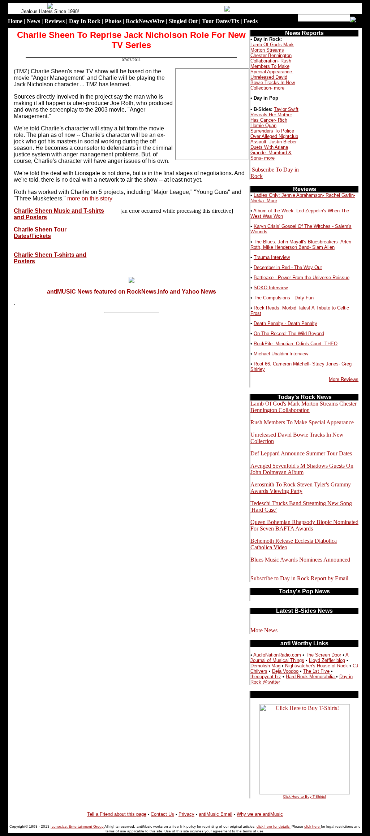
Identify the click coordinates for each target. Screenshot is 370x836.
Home (15, 21)
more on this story (89, 198)
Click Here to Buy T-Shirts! (304, 796)
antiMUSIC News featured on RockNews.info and (114, 292)
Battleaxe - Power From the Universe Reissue (301, 277)
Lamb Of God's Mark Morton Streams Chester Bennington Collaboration (303, 406)
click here (312, 826)
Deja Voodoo (285, 671)
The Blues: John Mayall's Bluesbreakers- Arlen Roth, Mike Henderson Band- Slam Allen (300, 244)
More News (264, 630)
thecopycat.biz (265, 676)
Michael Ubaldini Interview (281, 353)
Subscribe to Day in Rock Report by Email (299, 578)
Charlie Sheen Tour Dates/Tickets (40, 232)
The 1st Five (316, 671)
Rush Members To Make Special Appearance (302, 422)
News (33, 21)
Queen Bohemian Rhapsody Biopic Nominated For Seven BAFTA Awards (304, 525)
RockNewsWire (145, 21)
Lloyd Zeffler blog (327, 660)
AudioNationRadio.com (277, 655)
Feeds (251, 21)
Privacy (186, 814)
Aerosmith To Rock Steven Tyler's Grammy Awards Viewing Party (300, 487)
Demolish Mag (265, 665)
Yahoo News (199, 292)
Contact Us (162, 814)
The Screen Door (323, 655)
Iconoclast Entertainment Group (77, 826)
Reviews (54, 21)
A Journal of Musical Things (299, 657)
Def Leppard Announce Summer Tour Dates (301, 453)
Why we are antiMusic (260, 814)
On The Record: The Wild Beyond (289, 333)
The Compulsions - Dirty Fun (284, 297)
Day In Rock (84, 21)
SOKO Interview (271, 287)
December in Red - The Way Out (288, 267)
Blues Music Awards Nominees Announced (300, 559)
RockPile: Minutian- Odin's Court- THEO (295, 343)
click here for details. (274, 826)
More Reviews (343, 379)
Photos (113, 21)
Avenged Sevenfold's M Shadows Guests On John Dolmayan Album (301, 469)
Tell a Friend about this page (116, 814)
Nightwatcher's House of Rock (316, 665)
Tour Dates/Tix (220, 21)
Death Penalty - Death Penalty (285, 323)
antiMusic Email (215, 814)
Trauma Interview (272, 257)
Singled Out (183, 21)
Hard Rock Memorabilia (311, 676)
